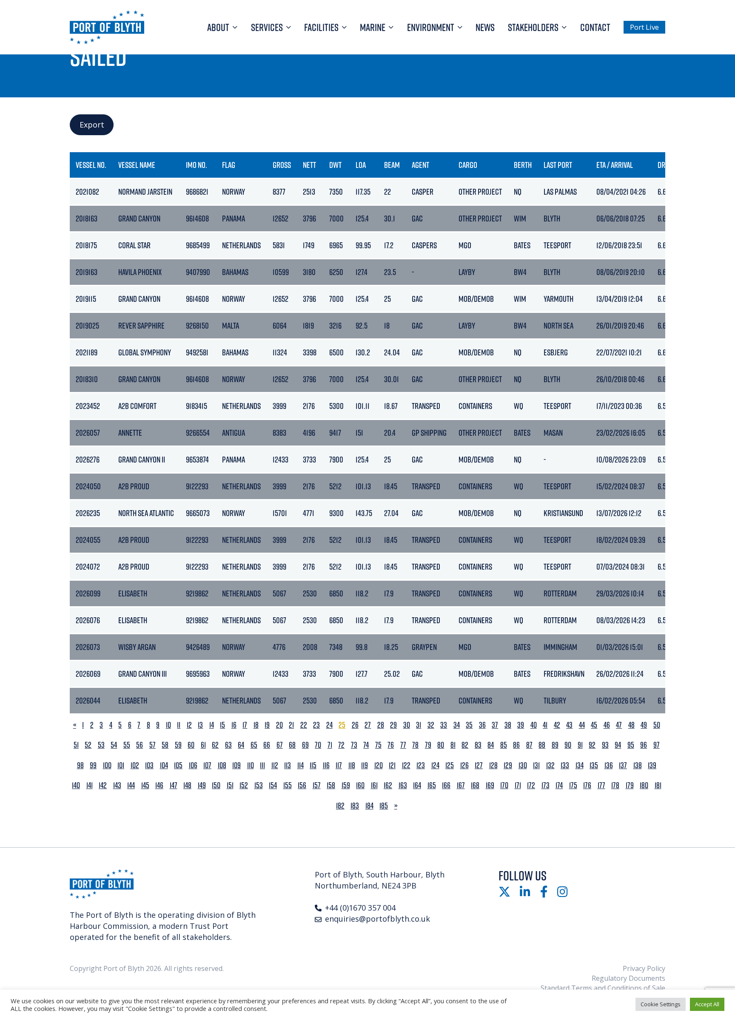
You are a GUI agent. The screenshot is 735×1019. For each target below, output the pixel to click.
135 (594, 765)
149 (202, 785)
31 (418, 725)
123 (420, 765)
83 (478, 745)
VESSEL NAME (136, 164)
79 (428, 745)
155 (287, 785)
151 (230, 785)
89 (555, 745)
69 (305, 745)
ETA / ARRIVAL (614, 164)
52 (88, 745)
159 (346, 785)
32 (430, 725)
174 (559, 785)
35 (469, 725)
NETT (309, 164)
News (485, 27)
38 (507, 725)
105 (178, 765)
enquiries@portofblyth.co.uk (377, 919)
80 (440, 745)
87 (529, 745)
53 (101, 745)
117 (339, 765)
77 (403, 745)
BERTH (523, 164)
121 (392, 765)
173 (545, 785)
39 (520, 725)
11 (178, 725)
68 (292, 745)
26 (355, 725)
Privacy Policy (644, 968)
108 (222, 765)
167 (461, 785)
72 (341, 745)
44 (582, 725)
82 (465, 745)
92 (592, 745)
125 (449, 765)
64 (241, 745)
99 (93, 765)
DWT (335, 164)
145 (145, 785)
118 (351, 765)
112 (274, 765)
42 (557, 725)
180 (644, 785)
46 (607, 725)
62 (215, 745)
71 (330, 745)
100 (107, 765)
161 (374, 785)
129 (508, 765)
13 (200, 725)
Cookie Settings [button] (661, 1004)
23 (316, 725)
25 (342, 725)
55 (126, 745)
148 (187, 785)
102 (135, 765)
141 (89, 785)
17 (244, 725)
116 (326, 765)
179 (630, 785)
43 (569, 725)
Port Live (644, 27)
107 (207, 765)
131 (536, 765)
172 (531, 785)
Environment (430, 27)
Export (92, 124)
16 (233, 725)
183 (354, 806)
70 (318, 745)
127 (479, 765)
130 (522, 765)
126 (464, 765)
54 (114, 745)
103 (149, 765)
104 (164, 765)
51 (76, 745)
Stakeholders (533, 27)
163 (403, 785)
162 (388, 785)
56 (139, 745)
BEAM (392, 164)
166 (446, 785)
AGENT (420, 164)
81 (453, 745)
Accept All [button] (707, 1004)
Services (267, 27)
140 (76, 785)
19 (267, 725)
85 (503, 745)
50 (656, 725)
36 (482, 725)
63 (228, 745)
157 (317, 785)
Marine (372, 27)
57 (152, 745)
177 (601, 785)
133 (565, 765)
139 (652, 765)
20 (279, 725)
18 (256, 725)
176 (587, 785)
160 (360, 785)
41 (545, 725)
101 (120, 765)
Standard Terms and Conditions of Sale (603, 988)
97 (656, 745)
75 (378, 745)
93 (605, 745)
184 (369, 806)
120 (378, 765)
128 (493, 765)
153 (258, 785)
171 (518, 785)
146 (159, 785)
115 (313, 765)
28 (380, 725)
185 (383, 806)
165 (431, 785)
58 (165, 745)
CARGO (468, 164)
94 (618, 745)
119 (364, 765)
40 (533, 725)
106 (193, 765)
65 (254, 745)
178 (615, 785)
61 (203, 745)
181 (658, 785)
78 (415, 745)
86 (516, 745)
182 (340, 806)
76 (390, 745)
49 (644, 725)
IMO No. (196, 164)
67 (279, 745)
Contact (595, 27)
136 (608, 765)
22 (303, 725)
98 (80, 765)
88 (541, 745)
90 (567, 745)
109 (236, 765)
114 (300, 765)
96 (643, 745)
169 (490, 785)
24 (329, 725)
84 (490, 745)
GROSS (282, 164)
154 (273, 785)
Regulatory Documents (628, 978)
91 (580, 745)
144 (131, 785)
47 (619, 725)
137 (623, 765)
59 (178, 745)
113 (287, 765)
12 (189, 725)
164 (417, 785)
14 (211, 725)
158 (331, 785)
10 (168, 725)
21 (291, 725)
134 (579, 765)
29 (393, 725)
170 (504, 785)
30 (406, 725)
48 (631, 725)
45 (594, 725)
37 (495, 725)
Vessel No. (91, 164)
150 (216, 785)
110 (250, 765)
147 (173, 785)
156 (302, 785)
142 (103, 785)
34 (456, 725)
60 (191, 745)
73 (354, 745)
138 (637, 765)
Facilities (321, 27)
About (218, 27)
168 (475, 785)
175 (573, 785)
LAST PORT (558, 164)
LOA (361, 164)
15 (222, 725)
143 (117, 785)
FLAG (228, 164)
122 (406, 765)
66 (266, 745)
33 (443, 725)
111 (262, 765)
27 (368, 725)
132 (550, 765)
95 (630, 745)
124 (435, 765)
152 (243, 785)
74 (366, 745)
